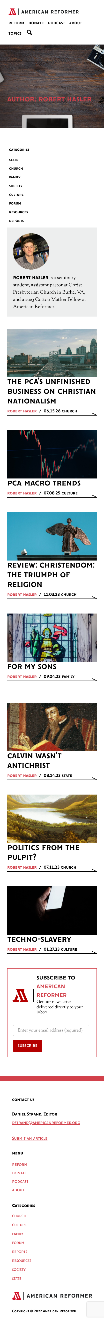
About (75, 23)
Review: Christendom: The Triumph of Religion (51, 575)
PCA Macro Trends (44, 483)
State (13, 160)
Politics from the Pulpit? (43, 852)
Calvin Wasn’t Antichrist (34, 761)
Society (16, 186)
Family (15, 177)
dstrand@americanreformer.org (46, 1123)
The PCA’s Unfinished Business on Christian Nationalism (51, 391)
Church (16, 168)
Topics (15, 33)
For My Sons (31, 667)
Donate (36, 23)
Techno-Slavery (39, 939)
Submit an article (29, 1138)
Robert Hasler (22, 411)
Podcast (56, 23)
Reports (16, 221)
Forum (15, 203)
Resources (18, 212)
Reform (16, 23)
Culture (16, 194)
